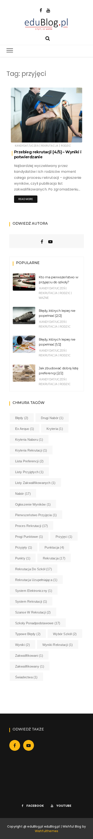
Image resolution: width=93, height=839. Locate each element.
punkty (22, 558)
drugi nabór (52, 418)
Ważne (44, 297)
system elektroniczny (33, 590)
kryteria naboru (29, 439)
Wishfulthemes (46, 831)
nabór (23, 493)
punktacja (54, 547)
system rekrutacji (31, 601)
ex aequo (24, 429)
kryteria (54, 429)
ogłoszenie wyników (33, 504)
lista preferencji (29, 461)
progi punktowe (29, 536)
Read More (25, 199)
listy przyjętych (29, 472)
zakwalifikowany (29, 666)
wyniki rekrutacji (57, 645)
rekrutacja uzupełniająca (36, 580)
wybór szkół (65, 634)
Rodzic (66, 145)
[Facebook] (41, 10)
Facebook (35, 806)
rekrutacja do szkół (33, 569)
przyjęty (23, 547)
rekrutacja (54, 558)
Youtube (63, 806)
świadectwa (26, 677)
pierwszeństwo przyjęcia (36, 515)
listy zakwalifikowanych (35, 483)
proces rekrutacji (31, 526)
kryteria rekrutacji (31, 450)
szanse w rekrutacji (33, 612)
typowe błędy (28, 634)
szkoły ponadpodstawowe (37, 623)
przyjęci (64, 536)
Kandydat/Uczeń (26, 145)
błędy (21, 418)
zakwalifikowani (29, 655)
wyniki (22, 645)
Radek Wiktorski (34, 136)
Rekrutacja (49, 145)
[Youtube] (48, 10)
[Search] (47, 38)
